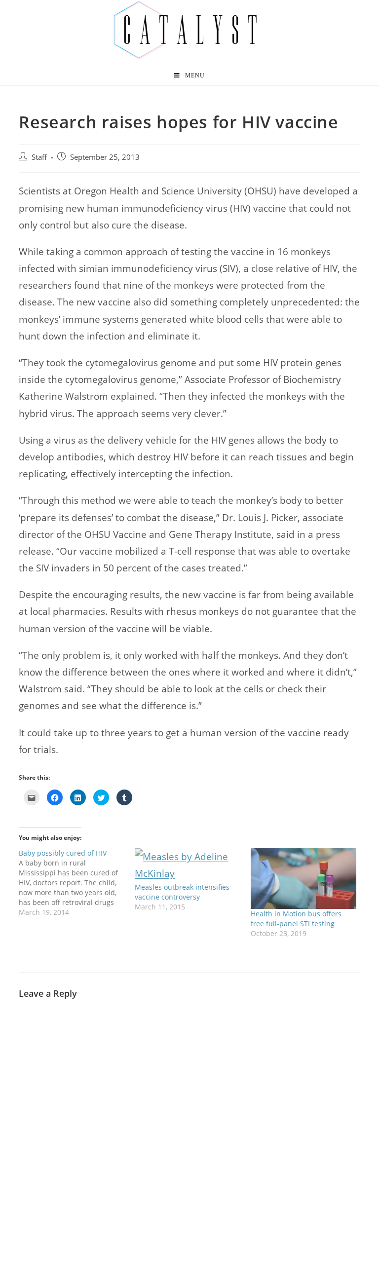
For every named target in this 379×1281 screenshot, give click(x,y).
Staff (39, 157)
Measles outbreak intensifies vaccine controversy (182, 892)
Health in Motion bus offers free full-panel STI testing (296, 918)
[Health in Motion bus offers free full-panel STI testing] (304, 878)
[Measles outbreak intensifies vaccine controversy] (188, 865)
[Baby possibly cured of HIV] (77, 882)
